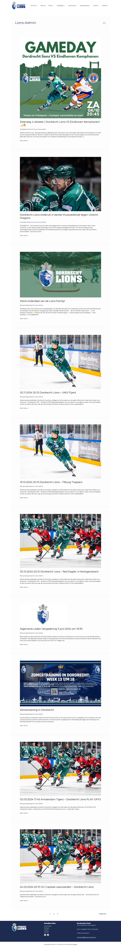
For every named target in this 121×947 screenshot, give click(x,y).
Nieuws (43, 5)
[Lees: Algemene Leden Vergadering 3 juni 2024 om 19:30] (43, 614)
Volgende (103, 914)
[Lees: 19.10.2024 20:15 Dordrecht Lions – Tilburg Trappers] (60, 451)
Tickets (95, 5)
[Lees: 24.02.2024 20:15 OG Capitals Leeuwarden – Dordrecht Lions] (60, 856)
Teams (50, 5)
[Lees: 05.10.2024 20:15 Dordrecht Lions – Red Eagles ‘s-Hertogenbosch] (60, 541)
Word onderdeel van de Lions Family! (42, 301)
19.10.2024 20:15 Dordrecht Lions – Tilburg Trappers (51, 482)
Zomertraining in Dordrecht (37, 709)
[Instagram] (45, 935)
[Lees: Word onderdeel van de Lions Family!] (60, 274)
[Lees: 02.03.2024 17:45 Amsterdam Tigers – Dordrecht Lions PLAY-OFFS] (60, 768)
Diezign (75, 944)
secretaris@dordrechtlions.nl (86, 937)
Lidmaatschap (84, 5)
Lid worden (47, 926)
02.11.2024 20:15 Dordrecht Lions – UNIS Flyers (48, 392)
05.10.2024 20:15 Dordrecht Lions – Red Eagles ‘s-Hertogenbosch (59, 571)
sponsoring (72, 5)
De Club (33, 5)
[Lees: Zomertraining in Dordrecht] (60, 683)
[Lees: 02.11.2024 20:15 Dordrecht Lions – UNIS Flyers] (60, 362)
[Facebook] (48, 935)
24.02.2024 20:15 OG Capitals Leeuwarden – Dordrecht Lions (57, 886)
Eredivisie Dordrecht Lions (28, 129)
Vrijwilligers (60, 5)
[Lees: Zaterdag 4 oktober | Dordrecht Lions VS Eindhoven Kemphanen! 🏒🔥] (60, 77)
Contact (46, 928)
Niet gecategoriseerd (27, 305)
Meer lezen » (24, 140)
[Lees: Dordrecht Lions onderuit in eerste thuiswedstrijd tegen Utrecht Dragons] (60, 184)
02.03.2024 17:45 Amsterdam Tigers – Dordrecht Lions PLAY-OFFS (60, 799)
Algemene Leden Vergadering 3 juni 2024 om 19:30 (51, 628)
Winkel (104, 5)
